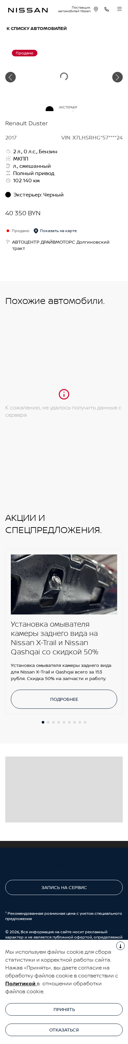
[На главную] (28, 9)
